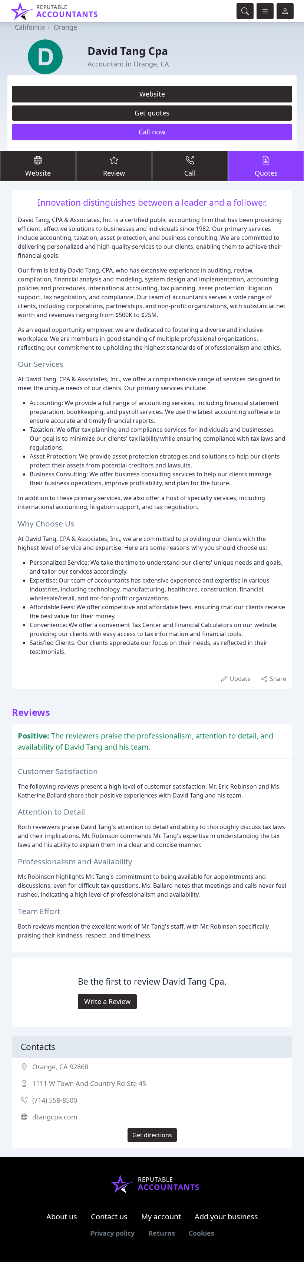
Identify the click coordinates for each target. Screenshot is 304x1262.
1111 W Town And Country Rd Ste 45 (89, 1083)
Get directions (152, 1135)
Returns (161, 1233)
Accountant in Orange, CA (128, 63)
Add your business (226, 1217)
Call (190, 173)
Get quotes (152, 112)
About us (61, 1217)
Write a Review (107, 1001)
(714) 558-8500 (54, 1100)
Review (114, 173)
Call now (152, 131)
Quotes (266, 173)
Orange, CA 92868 (60, 1066)
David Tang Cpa (127, 50)
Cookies (201, 1233)
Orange (65, 27)
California (30, 27)
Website (152, 93)
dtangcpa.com (54, 1116)
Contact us (109, 1217)
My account (161, 1217)
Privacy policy (112, 1233)
